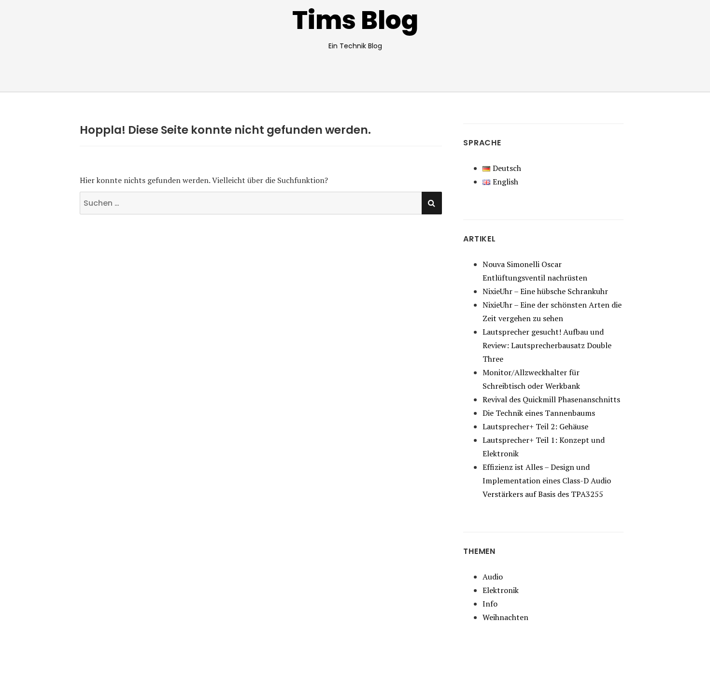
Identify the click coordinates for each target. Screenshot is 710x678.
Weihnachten (505, 617)
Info (490, 603)
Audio (493, 576)
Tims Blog (355, 20)
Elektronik (501, 590)
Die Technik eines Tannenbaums (539, 413)
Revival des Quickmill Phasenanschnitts (551, 399)
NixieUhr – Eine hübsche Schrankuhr (545, 291)
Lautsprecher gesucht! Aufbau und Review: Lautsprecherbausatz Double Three (547, 345)
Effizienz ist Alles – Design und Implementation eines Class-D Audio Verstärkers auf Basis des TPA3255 (547, 480)
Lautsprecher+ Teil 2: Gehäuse (535, 426)
